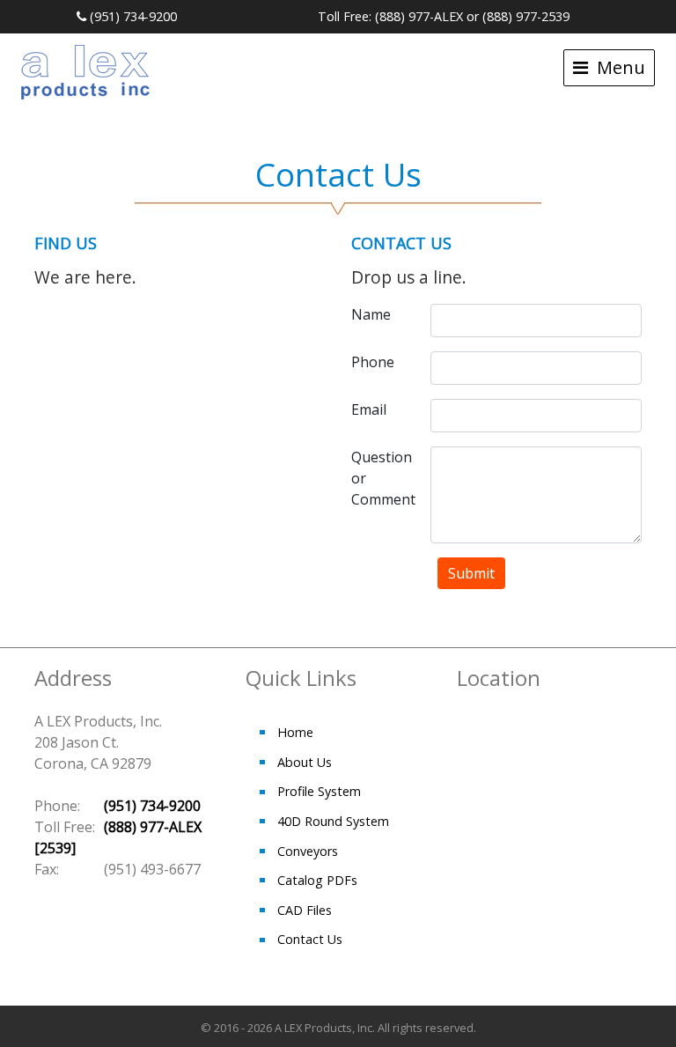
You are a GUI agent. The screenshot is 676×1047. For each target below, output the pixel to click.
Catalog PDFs (317, 880)
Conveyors (307, 851)
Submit (471, 573)
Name (371, 314)
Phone (372, 362)
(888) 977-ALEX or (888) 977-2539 (472, 16)
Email (368, 409)
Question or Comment (383, 478)
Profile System (319, 791)
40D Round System (333, 821)
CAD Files (304, 910)
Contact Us (309, 939)
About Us (304, 762)
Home (295, 732)
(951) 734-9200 (131, 16)
